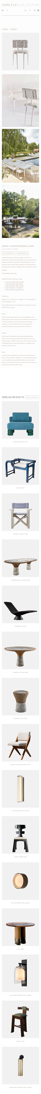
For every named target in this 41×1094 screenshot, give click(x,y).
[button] (36, 10)
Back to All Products (32, 397)
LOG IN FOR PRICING (8, 253)
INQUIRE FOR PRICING (22, 253)
